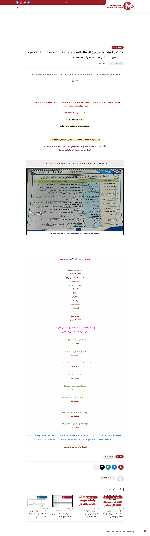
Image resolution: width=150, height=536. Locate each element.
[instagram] (21, 2)
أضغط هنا (75, 343)
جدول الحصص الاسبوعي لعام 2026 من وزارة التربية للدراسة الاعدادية (38, 514)
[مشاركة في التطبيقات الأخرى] (96, 467)
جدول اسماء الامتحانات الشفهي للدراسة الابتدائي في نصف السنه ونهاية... (62, 514)
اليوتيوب (75, 297)
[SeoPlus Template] (133, 532)
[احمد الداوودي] (120, 6)
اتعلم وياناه (75, 281)
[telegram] (17, 2)
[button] (114, 467)
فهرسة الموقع (98, 2)
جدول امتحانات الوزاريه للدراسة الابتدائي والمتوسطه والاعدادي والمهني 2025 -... (113, 514)
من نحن (68, 2)
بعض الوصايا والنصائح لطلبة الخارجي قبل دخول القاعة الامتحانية (89, 514)
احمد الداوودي (114, 63)
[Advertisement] (75, 30)
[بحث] (17, 8)
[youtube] (24, 2)
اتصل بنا (89, 2)
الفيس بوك (75, 304)
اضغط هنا (75, 401)
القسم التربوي (117, 47)
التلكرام (75, 289)
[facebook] (28, 2)
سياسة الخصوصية (78, 2)
